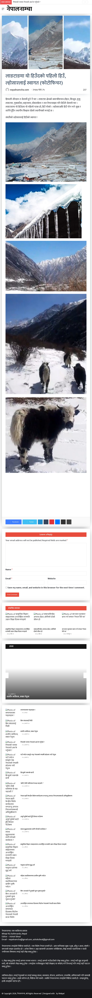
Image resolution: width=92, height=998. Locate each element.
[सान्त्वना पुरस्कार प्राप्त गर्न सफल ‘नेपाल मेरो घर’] (74, 620)
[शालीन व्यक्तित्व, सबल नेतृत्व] (12, 734)
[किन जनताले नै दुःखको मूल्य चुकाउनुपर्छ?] (12, 895)
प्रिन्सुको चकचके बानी (27, 772)
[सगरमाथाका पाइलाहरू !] (12, 713)
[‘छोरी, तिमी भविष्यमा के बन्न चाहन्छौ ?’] (12, 787)
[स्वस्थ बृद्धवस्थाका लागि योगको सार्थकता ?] (12, 835)
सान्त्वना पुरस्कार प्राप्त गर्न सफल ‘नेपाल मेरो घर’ (74, 630)
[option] (46, 675)
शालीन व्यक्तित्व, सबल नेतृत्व (29, 731)
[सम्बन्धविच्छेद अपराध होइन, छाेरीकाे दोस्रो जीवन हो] (46, 620)
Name (9, 569)
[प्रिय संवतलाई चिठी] (12, 723)
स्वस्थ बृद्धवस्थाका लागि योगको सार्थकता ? (33, 829)
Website (52, 578)
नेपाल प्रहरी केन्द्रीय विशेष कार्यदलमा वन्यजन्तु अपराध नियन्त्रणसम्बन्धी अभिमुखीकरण (46, 795)
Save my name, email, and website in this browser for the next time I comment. (46, 588)
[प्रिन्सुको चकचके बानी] (12, 775)
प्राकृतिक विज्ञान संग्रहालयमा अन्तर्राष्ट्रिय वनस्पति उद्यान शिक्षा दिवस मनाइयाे (18, 630)
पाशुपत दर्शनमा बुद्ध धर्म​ (27, 865)
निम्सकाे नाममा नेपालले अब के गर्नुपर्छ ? (22, 696)
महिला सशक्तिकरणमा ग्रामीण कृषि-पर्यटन (33, 875)
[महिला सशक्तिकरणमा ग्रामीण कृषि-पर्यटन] (12, 881)
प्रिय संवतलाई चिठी (26, 720)
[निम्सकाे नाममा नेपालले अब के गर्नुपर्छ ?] (12, 746)
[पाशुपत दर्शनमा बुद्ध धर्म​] (12, 868)
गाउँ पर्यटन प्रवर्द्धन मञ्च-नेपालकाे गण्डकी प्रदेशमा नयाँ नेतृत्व (33, 2)
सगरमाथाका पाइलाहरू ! (27, 709)
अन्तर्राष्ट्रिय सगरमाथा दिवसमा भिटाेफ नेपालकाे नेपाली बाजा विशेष (40, 903)
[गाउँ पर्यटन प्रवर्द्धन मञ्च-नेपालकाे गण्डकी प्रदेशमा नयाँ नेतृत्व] (12, 761)
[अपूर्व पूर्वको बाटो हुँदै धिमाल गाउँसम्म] (12, 820)
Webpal (61, 993)
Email (9, 578)
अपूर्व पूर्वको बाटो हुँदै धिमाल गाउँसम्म (31, 816)
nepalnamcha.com (19, 90)
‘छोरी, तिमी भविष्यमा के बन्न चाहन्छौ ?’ (31, 783)
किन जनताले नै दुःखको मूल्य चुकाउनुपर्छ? (33, 891)
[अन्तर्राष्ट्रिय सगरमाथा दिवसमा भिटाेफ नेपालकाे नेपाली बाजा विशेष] (12, 910)
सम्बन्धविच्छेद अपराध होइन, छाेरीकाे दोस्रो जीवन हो (45, 630)
